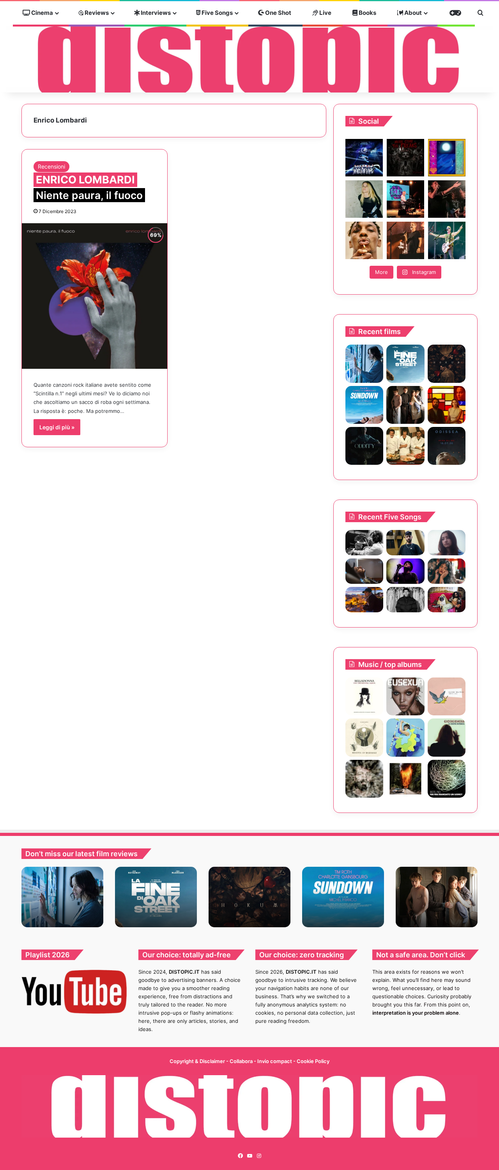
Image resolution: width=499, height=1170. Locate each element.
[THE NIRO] (405, 571)
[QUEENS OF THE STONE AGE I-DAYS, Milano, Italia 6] (446, 240)
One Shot (277, 12)
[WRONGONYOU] (364, 571)
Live (324, 12)
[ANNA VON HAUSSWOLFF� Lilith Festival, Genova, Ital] (364, 199)
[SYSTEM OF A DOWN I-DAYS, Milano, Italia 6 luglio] (405, 240)
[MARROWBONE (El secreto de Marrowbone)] (405, 405)
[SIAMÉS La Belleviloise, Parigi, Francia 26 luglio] (446, 199)
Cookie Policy (313, 1061)
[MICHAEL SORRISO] (405, 599)
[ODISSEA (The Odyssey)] (446, 446)
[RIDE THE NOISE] (364, 542)
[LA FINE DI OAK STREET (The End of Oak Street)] (405, 363)
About (412, 12)
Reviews (96, 12)
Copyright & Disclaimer (197, 1061)
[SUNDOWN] (364, 405)
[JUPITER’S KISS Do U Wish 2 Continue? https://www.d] (446, 157)
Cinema (41, 12)
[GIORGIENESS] (446, 737)
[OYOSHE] (405, 542)
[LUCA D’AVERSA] (364, 779)
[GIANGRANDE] (364, 737)
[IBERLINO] (446, 779)
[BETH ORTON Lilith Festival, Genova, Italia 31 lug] (405, 199)
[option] (62, 897)
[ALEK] (446, 542)
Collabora (242, 1061)
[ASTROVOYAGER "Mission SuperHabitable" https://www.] (364, 157)
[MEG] (405, 737)
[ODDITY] (364, 446)
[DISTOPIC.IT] (249, 59)
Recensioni (51, 166)
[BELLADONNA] (364, 696)
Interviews (155, 12)
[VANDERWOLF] (446, 599)
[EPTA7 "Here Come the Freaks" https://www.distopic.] (405, 157)
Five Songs (216, 12)
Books (366, 12)
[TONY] (405, 446)
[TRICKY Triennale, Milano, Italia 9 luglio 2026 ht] (364, 240)
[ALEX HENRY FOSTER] (364, 599)
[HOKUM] (446, 363)
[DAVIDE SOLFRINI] (446, 696)
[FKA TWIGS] (405, 696)
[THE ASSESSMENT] (446, 405)
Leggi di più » (56, 427)
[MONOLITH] (364, 363)
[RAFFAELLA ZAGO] (446, 571)
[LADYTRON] (405, 779)
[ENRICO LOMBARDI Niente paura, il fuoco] (94, 296)
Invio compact (275, 1061)
